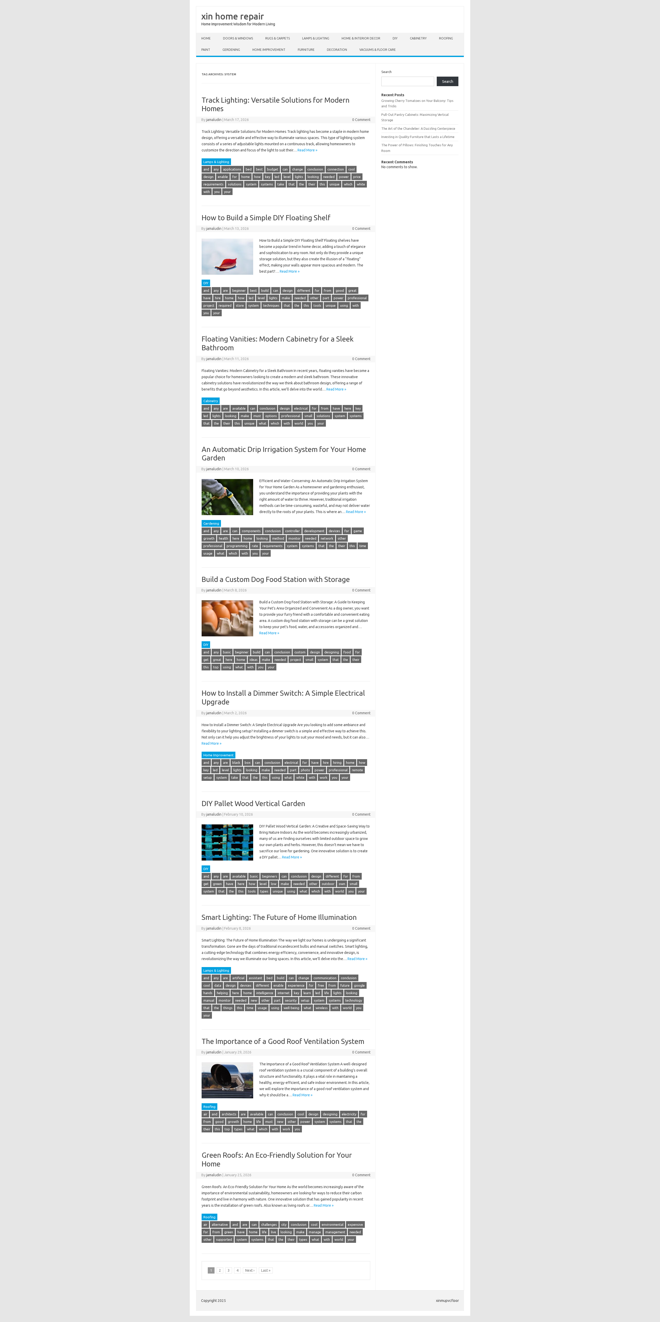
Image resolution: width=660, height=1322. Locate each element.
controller (292, 531)
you (217, 191)
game (357, 531)
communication (325, 978)
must (257, 416)
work (323, 777)
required (225, 305)
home (245, 177)
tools (317, 305)
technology (353, 1000)
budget (272, 169)
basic (227, 652)
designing (331, 652)
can (285, 169)
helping (222, 993)
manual (208, 1000)
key (267, 177)
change (297, 169)
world (298, 423)
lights (299, 177)
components (251, 531)
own (342, 884)
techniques (271, 305)
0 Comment (361, 120)
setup (207, 777)
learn (307, 993)
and (206, 169)
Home (206, 38)
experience (296, 985)
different (303, 290)
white (361, 184)
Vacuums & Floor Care (377, 49)
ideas (254, 659)
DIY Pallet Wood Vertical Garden (253, 803)
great (352, 290)
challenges (269, 1224)
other (314, 298)
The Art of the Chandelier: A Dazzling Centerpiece (418, 128)
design (208, 177)
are (225, 290)
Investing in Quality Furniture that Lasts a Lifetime (418, 137)
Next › (249, 1270)
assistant (255, 978)
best (259, 169)
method (278, 538)
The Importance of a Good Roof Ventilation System (283, 1041)
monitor (294, 538)
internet (284, 993)
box (248, 762)
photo (305, 770)
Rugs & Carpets (277, 38)
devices (334, 531)
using (344, 305)
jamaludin (213, 120)
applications (232, 169)
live (273, 1232)
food (347, 652)
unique (334, 184)
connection (335, 169)
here (347, 408)
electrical (301, 408)
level (287, 177)
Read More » (307, 150)
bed (249, 169)
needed (329, 177)
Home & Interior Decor (361, 38)
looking (313, 177)
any (216, 169)
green (217, 884)
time (362, 546)
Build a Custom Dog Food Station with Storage (276, 579)
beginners (269, 876)
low (273, 884)
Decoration (337, 49)
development (314, 531)
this (322, 184)
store (240, 305)
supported (224, 1239)
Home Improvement (268, 49)
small (308, 416)
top (216, 667)
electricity (349, 1114)
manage (315, 1232)
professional (357, 298)
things (228, 1008)
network (327, 538)
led (277, 177)
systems (267, 184)
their (311, 184)
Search (386, 72)
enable (223, 177)
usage (207, 553)
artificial (238, 978)
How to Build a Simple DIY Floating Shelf (266, 218)
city (283, 1224)
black (236, 762)
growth (208, 538)
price (357, 177)
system (251, 184)
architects (229, 1114)
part (326, 298)
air (205, 1114)
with (206, 191)
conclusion (315, 169)
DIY (395, 38)
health (223, 538)
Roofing (446, 38)
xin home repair (232, 16)
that (291, 184)
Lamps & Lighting (315, 38)
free (321, 985)
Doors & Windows (238, 38)
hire (218, 298)
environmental (332, 1224)
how (257, 177)
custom (300, 652)
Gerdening (231, 49)
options (271, 416)
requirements (213, 184)
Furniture (306, 49)
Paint (205, 49)
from (327, 290)
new (254, 1000)
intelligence (264, 993)
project (208, 305)
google (359, 985)
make (286, 298)
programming (237, 546)
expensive (355, 1224)
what (262, 423)
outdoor (328, 884)
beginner (239, 290)
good (340, 290)
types (264, 891)
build (265, 290)
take (280, 184)
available (239, 408)
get (206, 659)
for (234, 177)
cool (351, 169)
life (326, 993)
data (217, 985)
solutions (235, 184)
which (348, 184)
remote (357, 770)
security (290, 1000)
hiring (337, 762)
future (345, 985)
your (227, 191)
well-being (291, 1008)
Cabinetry (418, 38)
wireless (322, 1008)
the (301, 184)
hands (207, 993)
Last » (265, 1270)
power (344, 177)
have (207, 298)
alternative (220, 1224)
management (335, 1232)
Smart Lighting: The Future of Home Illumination (279, 917)
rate (255, 546)
